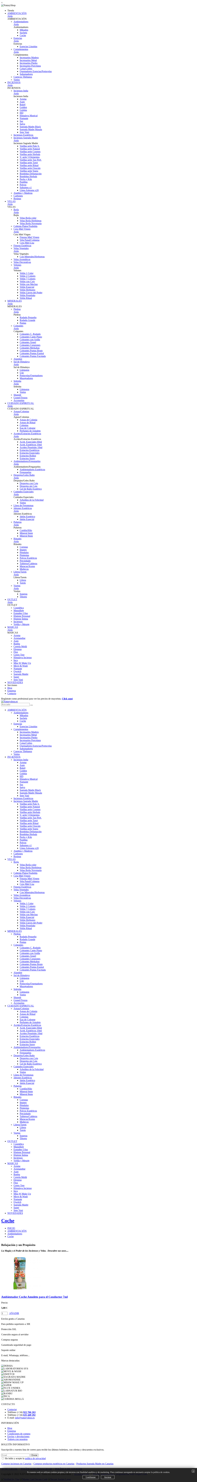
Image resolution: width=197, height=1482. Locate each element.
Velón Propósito (27, 295)
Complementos (21, 49)
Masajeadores (26, 378)
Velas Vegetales (21, 248)
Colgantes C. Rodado (30, 334)
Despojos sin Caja (28, 486)
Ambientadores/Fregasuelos (27, 461)
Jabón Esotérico (27, 516)
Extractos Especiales (30, 453)
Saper (16, 677)
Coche (23, 35)
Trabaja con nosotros (17, 1439)
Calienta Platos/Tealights (25, 226)
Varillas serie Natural (30, 148)
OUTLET (12, 599)
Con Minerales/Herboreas (32, 256)
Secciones (12, 685)
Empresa (11, 690)
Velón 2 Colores (27, 276)
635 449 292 (29, 1415)
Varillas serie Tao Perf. (31, 160)
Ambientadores (21, 21)
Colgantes (18, 325)
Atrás (10, 16)
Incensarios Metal (28, 60)
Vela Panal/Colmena (29, 240)
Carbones (18, 195)
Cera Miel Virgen (22, 229)
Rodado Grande (27, 320)
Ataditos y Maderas (23, 193)
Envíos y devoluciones (18, 1436)
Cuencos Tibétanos (23, 77)
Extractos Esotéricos (29, 450)
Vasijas (17, 585)
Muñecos (24, 569)
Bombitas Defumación (31, 173)
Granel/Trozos (20, 397)
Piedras (17, 309)
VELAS (11, 201)
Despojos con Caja (29, 483)
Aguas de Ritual (27, 422)
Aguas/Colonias (21, 411)
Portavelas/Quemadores (31, 375)
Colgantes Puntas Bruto (31, 350)
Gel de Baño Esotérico (31, 489)
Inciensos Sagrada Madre (26, 137)
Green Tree (19, 654)
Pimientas (24, 555)
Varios (17, 79)
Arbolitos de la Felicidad (32, 500)
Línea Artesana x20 (29, 190)
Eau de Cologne (27, 428)
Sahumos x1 (26, 187)
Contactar (12, 1409)
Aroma (23, 99)
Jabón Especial (27, 519)
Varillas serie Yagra (29, 171)
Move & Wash (21, 666)
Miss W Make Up (22, 663)
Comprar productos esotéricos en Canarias (53, 1463)
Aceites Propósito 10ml (31, 447)
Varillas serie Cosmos (30, 151)
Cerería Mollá (20, 646)
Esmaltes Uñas (21, 613)
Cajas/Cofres (26, 68)
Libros (23, 580)
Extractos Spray (27, 458)
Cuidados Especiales (24, 491)
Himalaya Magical (29, 115)
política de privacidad (35, 1458)
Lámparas (24, 370)
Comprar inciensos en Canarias (16, 1463)
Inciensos (18, 621)
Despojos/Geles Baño (24, 475)
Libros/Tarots (20, 571)
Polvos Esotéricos (28, 558)
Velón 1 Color (26, 273)
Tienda (10, 10)
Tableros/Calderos (28, 563)
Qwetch (17, 671)
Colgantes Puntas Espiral (32, 353)
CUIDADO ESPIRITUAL (20, 403)
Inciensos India (21, 90)
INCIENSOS (13, 82)
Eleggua (18, 649)
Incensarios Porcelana (30, 66)
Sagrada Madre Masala (31, 129)
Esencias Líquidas (28, 46)
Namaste (24, 118)
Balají (22, 104)
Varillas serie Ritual (29, 165)
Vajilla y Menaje (21, 624)
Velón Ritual (26, 298)
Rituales (17, 538)
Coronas (24, 547)
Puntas (23, 323)
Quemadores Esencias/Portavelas (36, 71)
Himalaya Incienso (23, 657)
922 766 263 (29, 1412)
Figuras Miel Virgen (29, 237)
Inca (16, 660)
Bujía (16, 209)
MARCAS (12, 627)
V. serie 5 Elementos (30, 157)
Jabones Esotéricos (23, 508)
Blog (9, 688)
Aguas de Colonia (28, 419)
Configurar (91, 1477)
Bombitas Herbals (28, 176)
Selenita (17, 381)
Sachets (23, 32)
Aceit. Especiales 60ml (31, 442)
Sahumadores (26, 74)
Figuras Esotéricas (22, 245)
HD (21, 113)
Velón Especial (27, 287)
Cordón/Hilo (26, 530)
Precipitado (25, 560)
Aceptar (107, 1477)
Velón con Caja (27, 281)
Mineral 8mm (26, 536)
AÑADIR (14, 1313)
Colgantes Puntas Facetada (33, 356)
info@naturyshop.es (25, 1417)
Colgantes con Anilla (30, 339)
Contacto (11, 693)
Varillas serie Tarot (29, 162)
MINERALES (14, 301)
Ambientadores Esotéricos (32, 469)
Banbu (17, 643)
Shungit (17, 395)
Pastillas (24, 182)
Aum (22, 101)
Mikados (24, 30)
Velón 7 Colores (27, 278)
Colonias (24, 425)
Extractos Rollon (28, 455)
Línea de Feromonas (23, 505)
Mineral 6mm (26, 533)
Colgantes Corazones (30, 345)
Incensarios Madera (29, 57)
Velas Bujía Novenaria (31, 223)
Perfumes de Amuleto (30, 430)
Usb (22, 372)
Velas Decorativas (22, 262)
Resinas (17, 198)
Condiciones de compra (18, 1433)
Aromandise (19, 638)
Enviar (34, 1455)
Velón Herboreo (27, 289)
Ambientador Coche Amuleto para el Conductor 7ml (34, 1296)
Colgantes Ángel (28, 342)
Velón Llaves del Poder (31, 292)
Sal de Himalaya (22, 361)
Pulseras (18, 522)
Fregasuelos (25, 472)
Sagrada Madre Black (30, 126)
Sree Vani (24, 132)
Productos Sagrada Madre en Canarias (94, 1463)
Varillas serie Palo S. (30, 146)
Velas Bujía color (28, 218)
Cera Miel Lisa (27, 242)
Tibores (23, 596)
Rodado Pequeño (28, 317)
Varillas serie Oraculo (30, 168)
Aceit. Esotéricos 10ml (31, 444)
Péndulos (24, 552)
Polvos (23, 184)
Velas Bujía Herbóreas (30, 220)
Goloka (23, 110)
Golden (23, 107)
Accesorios (19, 400)
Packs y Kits (26, 179)
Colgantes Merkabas (30, 348)
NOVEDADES (15, 682)
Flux (16, 652)
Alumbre (18, 359)
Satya (22, 124)
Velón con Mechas (29, 284)
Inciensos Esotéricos (23, 135)
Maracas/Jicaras (27, 566)
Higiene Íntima (21, 619)
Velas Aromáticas (22, 259)
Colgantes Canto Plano (31, 336)
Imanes (23, 549)
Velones (17, 265)
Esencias (18, 38)
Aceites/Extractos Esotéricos (27, 433)
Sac (21, 121)
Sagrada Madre (21, 674)
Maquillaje (19, 610)
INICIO (11, 1228)
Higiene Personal (22, 616)
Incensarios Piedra (28, 63)
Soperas (23, 594)
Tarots (23, 583)
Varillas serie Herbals (30, 154)
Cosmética (19, 607)
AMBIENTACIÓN (17, 13)
